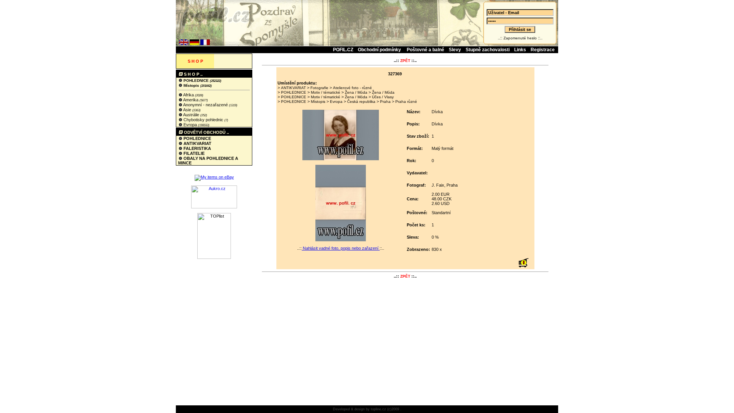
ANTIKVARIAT (196, 143)
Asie (187, 109)
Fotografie (319, 88)
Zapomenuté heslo (520, 38)
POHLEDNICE (196, 80)
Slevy (455, 49)
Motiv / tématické (325, 92)
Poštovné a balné (425, 49)
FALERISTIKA (196, 148)
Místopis (191, 85)
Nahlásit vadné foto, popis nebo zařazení (341, 248)
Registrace (543, 49)
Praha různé (406, 101)
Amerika (191, 100)
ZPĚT (405, 61)
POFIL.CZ (343, 49)
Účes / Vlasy (383, 97)
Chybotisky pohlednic (203, 119)
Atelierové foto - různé (352, 88)
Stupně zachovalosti (488, 49)
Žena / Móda (356, 92)
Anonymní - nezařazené (205, 104)
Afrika (188, 95)
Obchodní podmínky (380, 49)
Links (520, 49)
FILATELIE (193, 153)
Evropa (190, 124)
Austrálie (191, 114)
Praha (385, 101)
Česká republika (361, 101)
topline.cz (378, 409)
